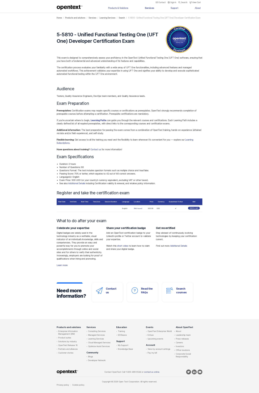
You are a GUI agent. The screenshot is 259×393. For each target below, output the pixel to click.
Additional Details (76, 183)
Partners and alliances (68, 349)
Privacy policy (63, 385)
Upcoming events (155, 339)
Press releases (182, 339)
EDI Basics (122, 335)
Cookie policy (78, 385)
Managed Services (96, 335)
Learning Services (107, 18)
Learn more (62, 265)
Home (59, 18)
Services (149, 8)
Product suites (64, 338)
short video (122, 245)
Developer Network (97, 360)
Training (121, 331)
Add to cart (194, 208)
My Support (123, 345)
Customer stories (65, 353)
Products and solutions (75, 18)
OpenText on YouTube (199, 372)
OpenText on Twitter (188, 372)
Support (174, 8)
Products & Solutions (118, 8)
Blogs (90, 356)
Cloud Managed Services (99, 342)
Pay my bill (152, 353)
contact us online (151, 372)
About (198, 8)
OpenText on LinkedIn (194, 372)
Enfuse (151, 335)
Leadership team (183, 335)
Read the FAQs (147, 290)
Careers (179, 342)
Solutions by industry (67, 341)
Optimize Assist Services (99, 346)
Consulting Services (97, 331)
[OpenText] (69, 7)
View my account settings (159, 349)
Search (122, 18)
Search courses (181, 290)
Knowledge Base (125, 349)
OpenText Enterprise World (160, 331)
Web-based (138, 208)
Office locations (183, 350)
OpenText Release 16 (68, 345)
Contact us (95, 149)
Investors (180, 346)
